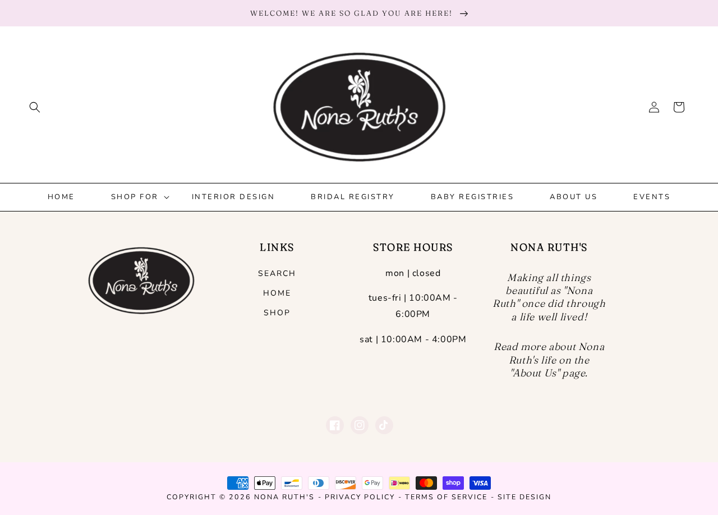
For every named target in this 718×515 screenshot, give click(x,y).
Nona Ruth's (284, 497)
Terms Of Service (446, 497)
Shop (277, 312)
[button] (34, 107)
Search (277, 273)
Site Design (524, 497)
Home (277, 293)
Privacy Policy (360, 497)
